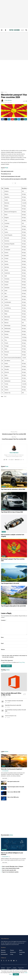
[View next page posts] (15, 183)
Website (3, 649)
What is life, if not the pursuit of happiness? (11, 769)
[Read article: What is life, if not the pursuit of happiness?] (14, 760)
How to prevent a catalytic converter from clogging (12, 535)
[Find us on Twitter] (3, 960)
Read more (5, 778)
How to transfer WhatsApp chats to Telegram (12, 866)
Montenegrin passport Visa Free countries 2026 (13, 560)
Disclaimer (9, 967)
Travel (6, 92)
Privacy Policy (22, 662)
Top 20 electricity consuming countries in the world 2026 (15, 710)
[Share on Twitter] (5, 119)
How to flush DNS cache (13, 797)
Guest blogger (14, 969)
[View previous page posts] (13, 183)
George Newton (5, 856)
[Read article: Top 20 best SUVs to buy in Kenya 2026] (14, 501)
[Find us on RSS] (16, 960)
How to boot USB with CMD (13, 792)
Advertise (3, 967)
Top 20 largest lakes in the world (10, 583)
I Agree (16, 974)
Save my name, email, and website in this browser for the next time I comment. (14, 656)
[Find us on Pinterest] (11, 960)
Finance (12, 950)
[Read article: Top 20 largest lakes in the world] (14, 572)
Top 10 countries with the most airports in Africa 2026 (13, 179)
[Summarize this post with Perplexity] (25, 119)
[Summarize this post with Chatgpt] (22, 119)
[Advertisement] (14, 14)
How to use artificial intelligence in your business (12, 853)
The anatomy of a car (6, 174)
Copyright (3, 969)
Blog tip (20, 969)
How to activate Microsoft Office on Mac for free (11, 694)
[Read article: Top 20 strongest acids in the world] (3, 788)
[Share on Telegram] (18, 119)
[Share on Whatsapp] (15, 119)
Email (2, 643)
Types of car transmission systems (10, 872)
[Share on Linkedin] (9, 119)
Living (3, 766)
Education (3, 952)
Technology (22, 952)
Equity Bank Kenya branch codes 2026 (13, 705)
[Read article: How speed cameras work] (3, 783)
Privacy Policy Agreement (7, 660)
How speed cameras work (7, 171)
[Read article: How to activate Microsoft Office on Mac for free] (14, 682)
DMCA (8, 969)
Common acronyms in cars (10, 715)
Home (2, 92)
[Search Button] (26, 30)
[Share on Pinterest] (12, 119)
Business (4, 849)
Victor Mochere (8, 100)
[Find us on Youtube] (13, 960)
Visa (5, 396)
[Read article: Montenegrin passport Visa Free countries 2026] (14, 548)
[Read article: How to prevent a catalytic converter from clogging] (14, 524)
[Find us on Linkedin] (8, 960)
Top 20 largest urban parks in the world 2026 (13, 606)
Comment (3, 620)
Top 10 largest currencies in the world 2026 (14, 700)
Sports (20, 950)
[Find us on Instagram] (6, 960)
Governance (13, 952)
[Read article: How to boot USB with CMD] (3, 793)
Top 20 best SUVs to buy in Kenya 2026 (12, 512)
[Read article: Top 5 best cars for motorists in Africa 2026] (14, 478)
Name (2, 637)
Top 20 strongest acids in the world (15, 786)
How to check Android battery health (10, 868)
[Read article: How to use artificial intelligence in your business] (14, 844)
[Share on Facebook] (2, 119)
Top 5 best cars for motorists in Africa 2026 (13, 489)
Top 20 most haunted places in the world (10, 176)
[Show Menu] (1, 30)
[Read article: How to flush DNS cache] (3, 798)
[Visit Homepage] (14, 30)
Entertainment (4, 954)
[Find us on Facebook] (1, 960)
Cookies (14, 967)
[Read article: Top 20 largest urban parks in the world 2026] (14, 595)
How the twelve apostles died (9, 870)
